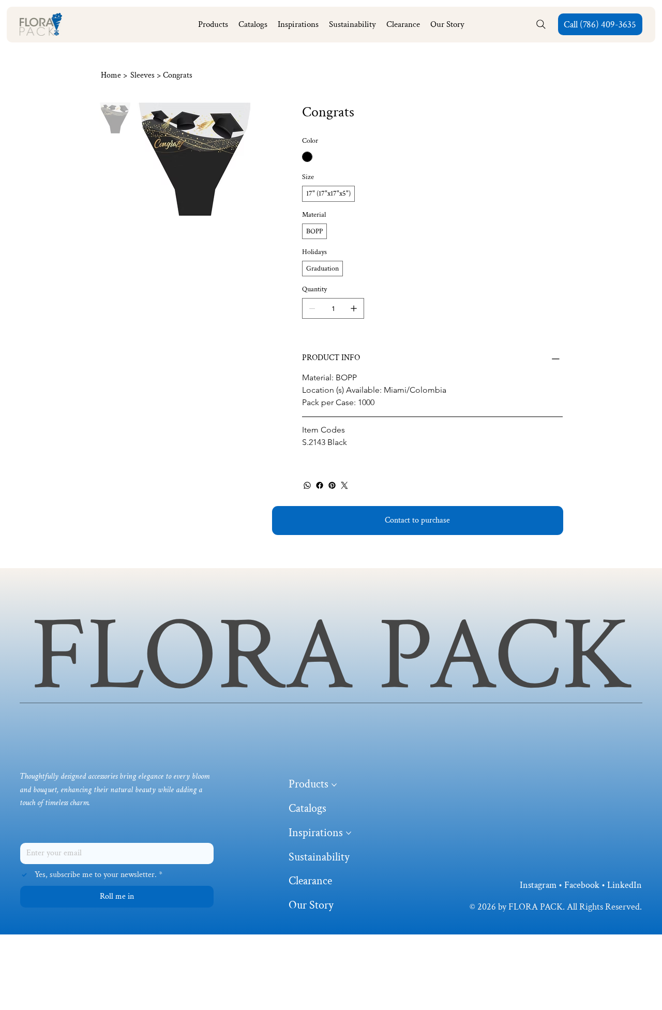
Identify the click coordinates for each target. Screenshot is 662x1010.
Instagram (538, 885)
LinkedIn (624, 885)
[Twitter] (344, 485)
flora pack (331, 656)
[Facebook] (319, 485)
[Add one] (353, 308)
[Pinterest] (332, 485)
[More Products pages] (334, 785)
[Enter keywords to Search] (541, 24)
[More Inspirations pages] (348, 833)
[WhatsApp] (307, 485)
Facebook (581, 885)
